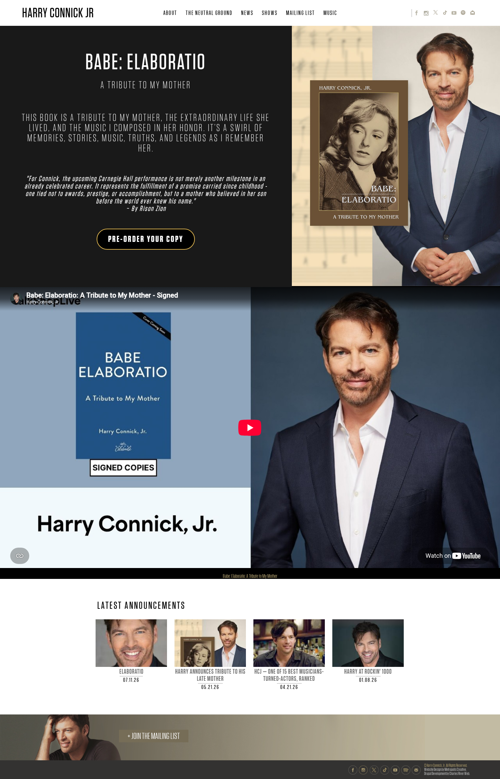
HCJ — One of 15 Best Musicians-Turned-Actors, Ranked (289, 675)
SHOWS (270, 13)
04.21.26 (289, 687)
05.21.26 (210, 687)
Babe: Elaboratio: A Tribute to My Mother (250, 576)
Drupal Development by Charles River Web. (447, 774)
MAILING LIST (300, 13)
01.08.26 (368, 680)
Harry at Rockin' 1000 (368, 671)
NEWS (247, 13)
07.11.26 (131, 680)
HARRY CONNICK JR (58, 12)
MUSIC (330, 13)
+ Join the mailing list (154, 736)
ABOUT (170, 13)
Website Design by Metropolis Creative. (445, 769)
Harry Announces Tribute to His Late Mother (210, 675)
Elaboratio (131, 671)
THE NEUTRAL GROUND (209, 13)
